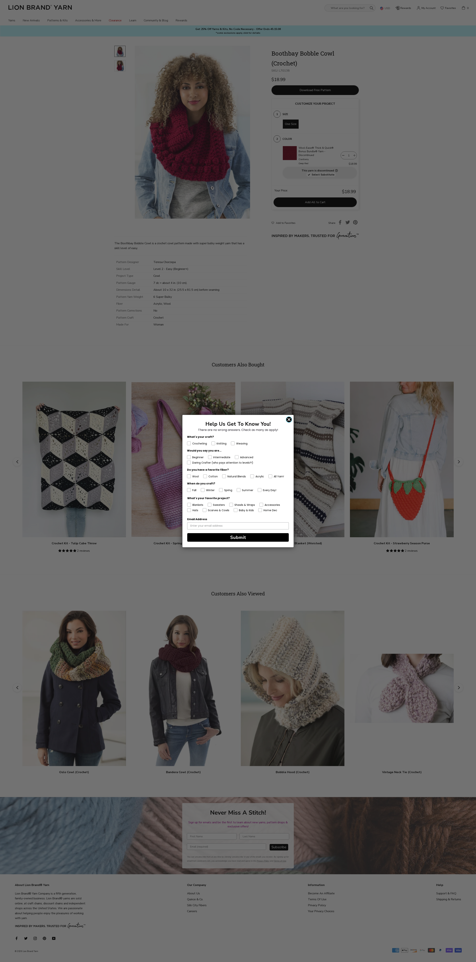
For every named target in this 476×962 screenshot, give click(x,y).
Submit (238, 537)
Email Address (197, 519)
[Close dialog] (289, 420)
